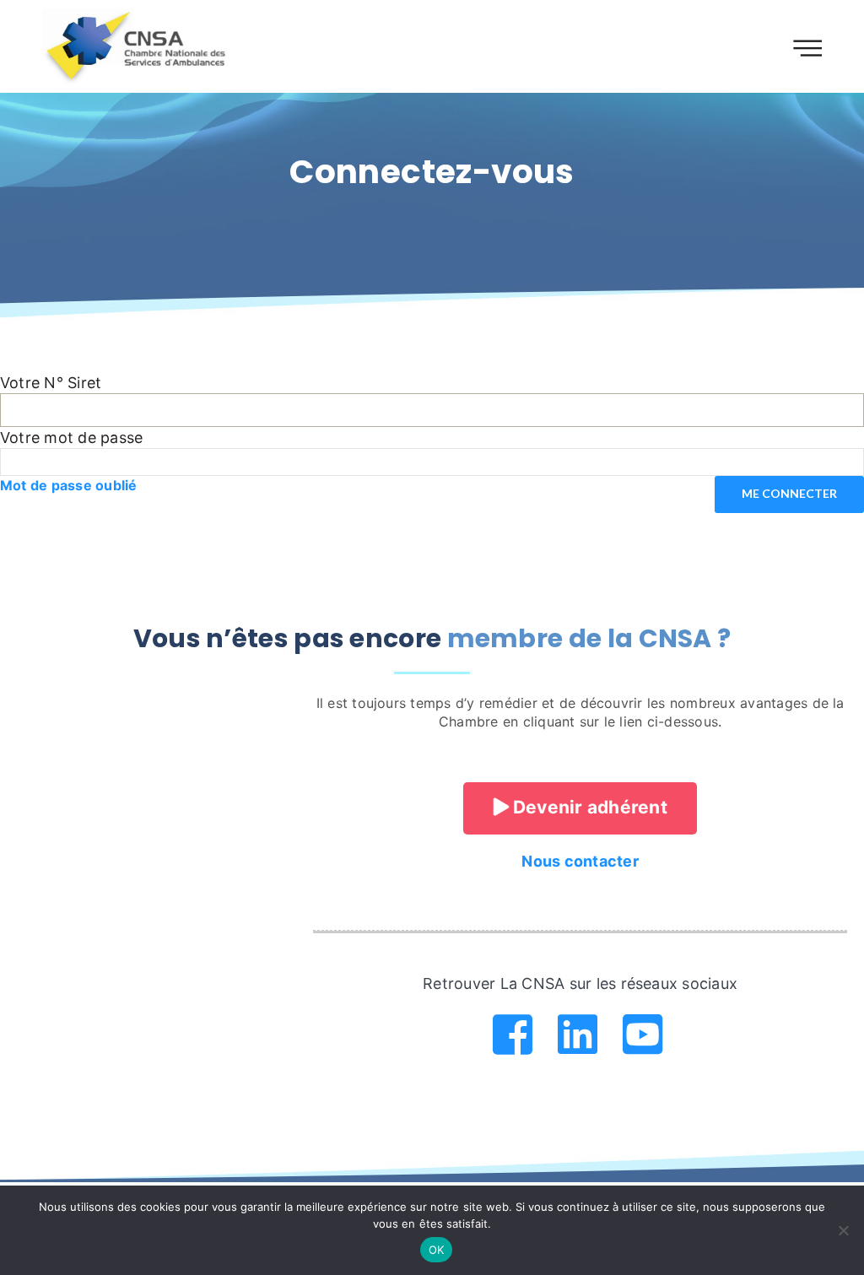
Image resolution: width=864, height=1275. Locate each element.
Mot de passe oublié (69, 485)
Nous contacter (579, 861)
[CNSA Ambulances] (138, 46)
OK (437, 1249)
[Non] (842, 1230)
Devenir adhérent (588, 807)
